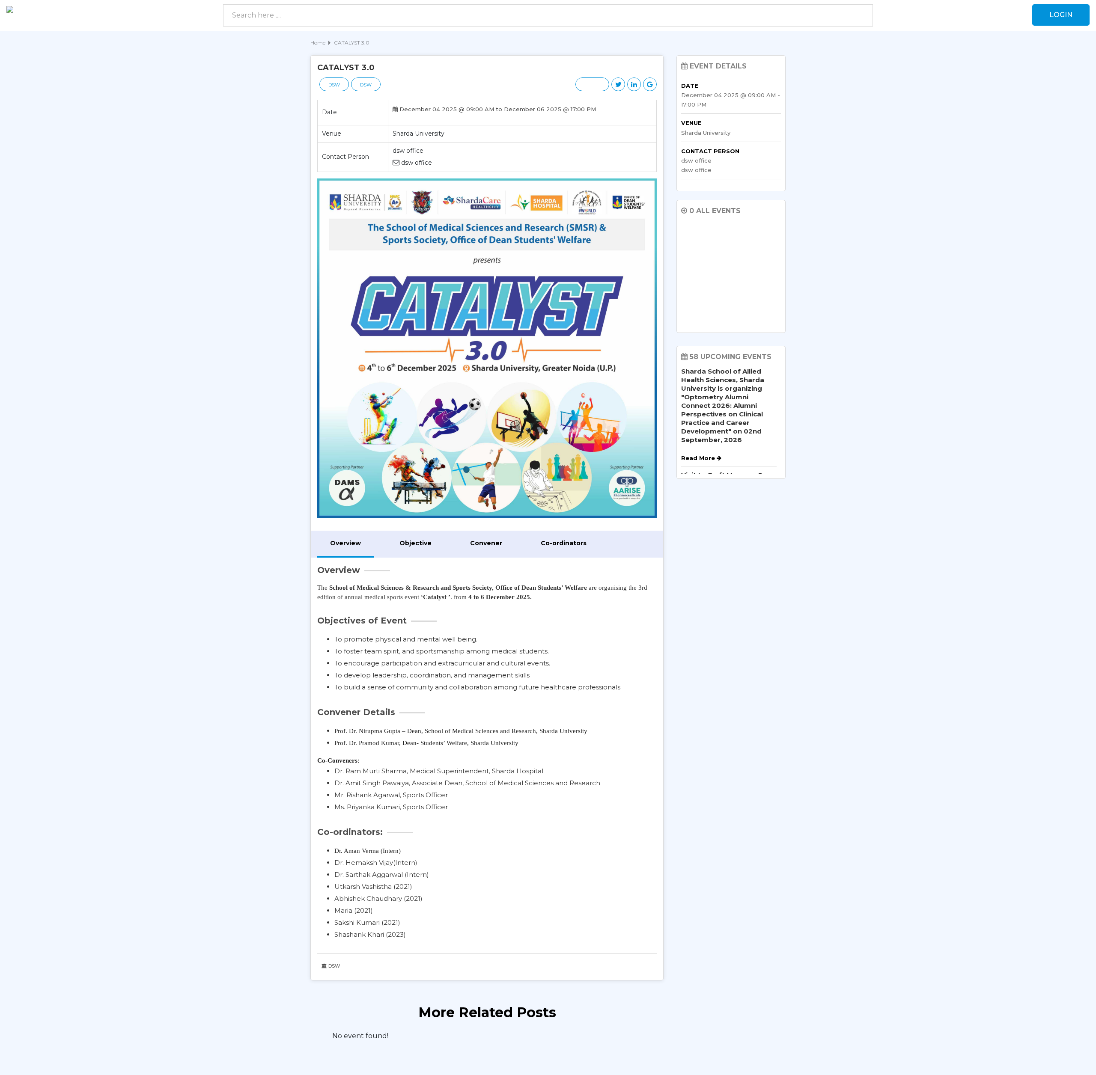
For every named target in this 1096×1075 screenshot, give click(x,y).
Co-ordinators (564, 543)
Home (317, 42)
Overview (345, 543)
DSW (334, 85)
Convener (486, 543)
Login (1060, 15)
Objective (415, 543)
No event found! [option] (360, 1036)
